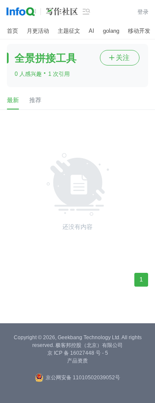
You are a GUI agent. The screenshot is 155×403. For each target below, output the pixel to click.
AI (91, 31)
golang (111, 31)
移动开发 (139, 31)
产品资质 (77, 361)
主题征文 (69, 31)
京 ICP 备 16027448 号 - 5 (77, 353)
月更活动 (38, 31)
